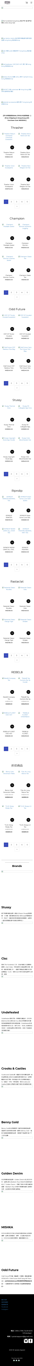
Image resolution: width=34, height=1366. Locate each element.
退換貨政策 (4, 1304)
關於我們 (4, 1300)
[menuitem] (6, 201)
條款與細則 (4, 1302)
